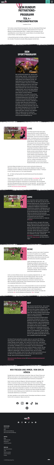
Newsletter (6, 441)
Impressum (6, 427)
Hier (33, 292)
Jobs (5, 450)
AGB (5, 429)
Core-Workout (36, 178)
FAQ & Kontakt (7, 439)
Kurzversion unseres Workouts (19, 186)
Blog (5, 438)
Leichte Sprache (7, 443)
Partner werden (7, 452)
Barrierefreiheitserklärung (10, 432)
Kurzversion (30, 235)
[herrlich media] (49, 460)
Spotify (30, 219)
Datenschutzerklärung (9, 430)
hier (14, 292)
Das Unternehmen (8, 449)
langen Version (35, 237)
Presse (5, 455)
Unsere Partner (7, 453)
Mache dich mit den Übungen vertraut (16, 358)
